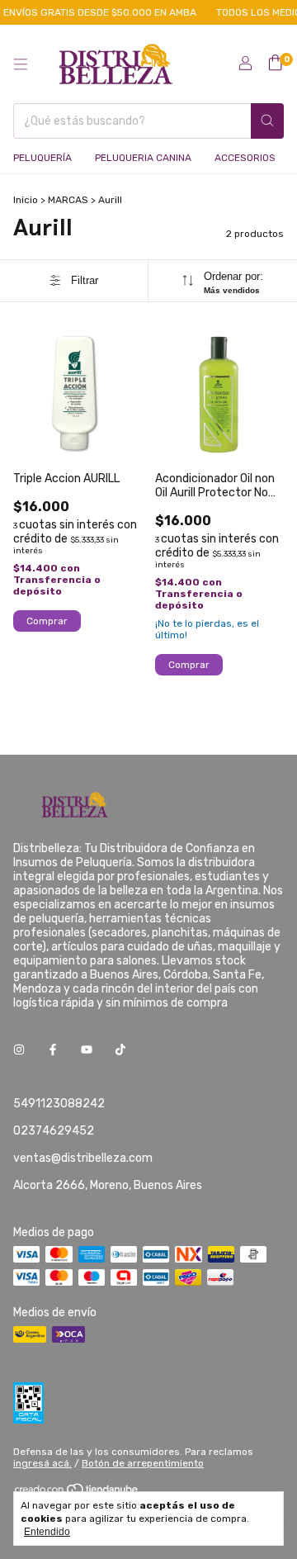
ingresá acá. (42, 1463)
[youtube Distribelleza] (86, 1050)
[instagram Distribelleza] (19, 1050)
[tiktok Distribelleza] (120, 1050)
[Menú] (20, 64)
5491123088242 (59, 1104)
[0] (275, 63)
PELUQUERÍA (42, 157)
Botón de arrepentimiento (143, 1463)
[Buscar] (267, 121)
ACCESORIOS (245, 157)
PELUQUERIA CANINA (143, 157)
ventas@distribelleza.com (83, 1158)
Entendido (47, 1532)
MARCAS (68, 200)
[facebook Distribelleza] (53, 1050)
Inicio (25, 200)
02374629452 (53, 1131)
